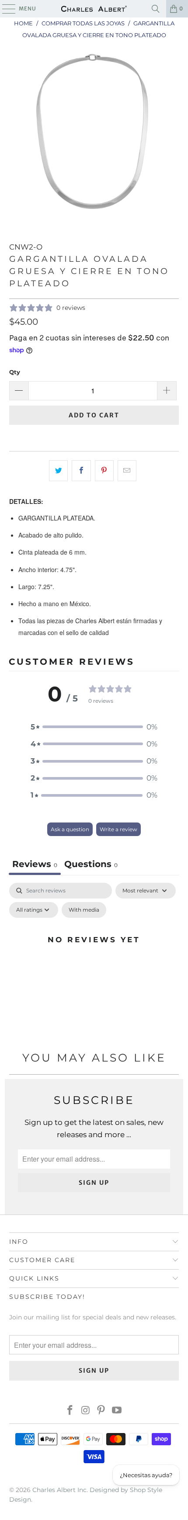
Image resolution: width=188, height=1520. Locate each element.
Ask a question (70, 829)
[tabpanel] (94, 959)
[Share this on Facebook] (81, 470)
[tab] (91, 865)
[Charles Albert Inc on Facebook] (70, 1411)
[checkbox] (84, 910)
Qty (14, 371)
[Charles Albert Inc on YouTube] (117, 1411)
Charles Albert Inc (59, 1490)
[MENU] (4, 8)
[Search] (155, 8)
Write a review (118, 829)
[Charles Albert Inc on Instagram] (85, 1411)
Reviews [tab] (34, 864)
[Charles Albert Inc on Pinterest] (101, 1411)
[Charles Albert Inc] (94, 8)
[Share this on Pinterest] (104, 470)
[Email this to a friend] (127, 470)
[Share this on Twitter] (58, 470)
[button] (94, 727)
